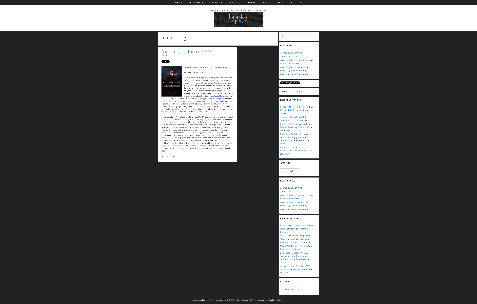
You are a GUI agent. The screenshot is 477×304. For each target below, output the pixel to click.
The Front (250, 2)
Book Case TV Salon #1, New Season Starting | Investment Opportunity (294, 137)
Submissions (233, 2)
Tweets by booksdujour (291, 91)
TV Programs (194, 2)
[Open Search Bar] (301, 2)
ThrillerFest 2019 (288, 56)
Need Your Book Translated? (294, 74)
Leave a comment (170, 156)
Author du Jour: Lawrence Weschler (191, 51)
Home (177, 2)
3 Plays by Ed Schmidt (291, 52)
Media (265, 2)
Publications (214, 2)
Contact (280, 2)
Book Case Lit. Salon (300, 120)
